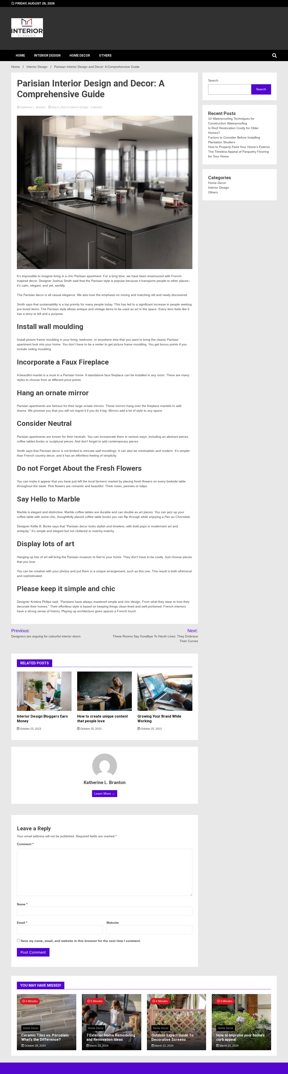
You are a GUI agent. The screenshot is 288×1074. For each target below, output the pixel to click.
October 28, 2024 (35, 1045)
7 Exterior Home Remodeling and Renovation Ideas (110, 1037)
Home (20, 55)
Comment (25, 844)
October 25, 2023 (30, 728)
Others (105, 55)
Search (213, 80)
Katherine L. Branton (33, 107)
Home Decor (80, 55)
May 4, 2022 (59, 107)
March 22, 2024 (98, 1045)
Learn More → (104, 793)
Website (112, 922)
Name (22, 904)
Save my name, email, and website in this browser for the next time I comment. (81, 941)
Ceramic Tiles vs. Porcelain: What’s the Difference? (45, 1037)
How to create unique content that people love (102, 718)
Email (22, 922)
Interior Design (47, 55)
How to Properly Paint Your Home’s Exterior (239, 147)
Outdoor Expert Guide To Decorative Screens (172, 1037)
